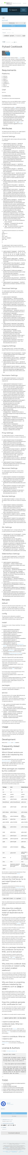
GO (23, 10)
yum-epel (20, 122)
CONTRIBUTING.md (5, 1042)
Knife (13, 32)
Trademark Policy (14, 1151)
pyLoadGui (20, 653)
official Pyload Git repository (6, 760)
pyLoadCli (11, 653)
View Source (14, 1113)
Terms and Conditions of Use (14, 1151)
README (18, 873)
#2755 (13, 668)
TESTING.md (15, 1028)
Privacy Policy (22, 1151)
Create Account (16, 3)
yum (16, 122)
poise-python (19, 923)
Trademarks (6, 1147)
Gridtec (7, 1051)
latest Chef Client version (20, 887)
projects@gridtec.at (13, 1051)
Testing (14, 742)
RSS (3, 17)
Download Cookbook (14, 1133)
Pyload (19, 57)
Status (19, 1151)
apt (15, 107)
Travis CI (8, 1031)
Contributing (9, 742)
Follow (15, 25)
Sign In (24, 3)
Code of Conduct (5, 1151)
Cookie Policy (8, 1151)
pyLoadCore (15, 653)
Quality (14, 42)
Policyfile (4, 32)
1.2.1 (13, 23)
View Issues (14, 1116)
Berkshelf (9, 32)
